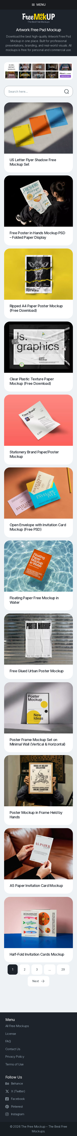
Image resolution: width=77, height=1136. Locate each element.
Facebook (18, 1099)
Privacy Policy (14, 1056)
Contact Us (12, 1049)
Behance (17, 1083)
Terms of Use (14, 1064)
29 (63, 969)
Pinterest (17, 1106)
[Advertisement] (40, 996)
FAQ (8, 1041)
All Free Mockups (17, 1026)
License (10, 1034)
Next (36, 981)
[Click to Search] (66, 91)
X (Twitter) (18, 1091)
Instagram (17, 1114)
